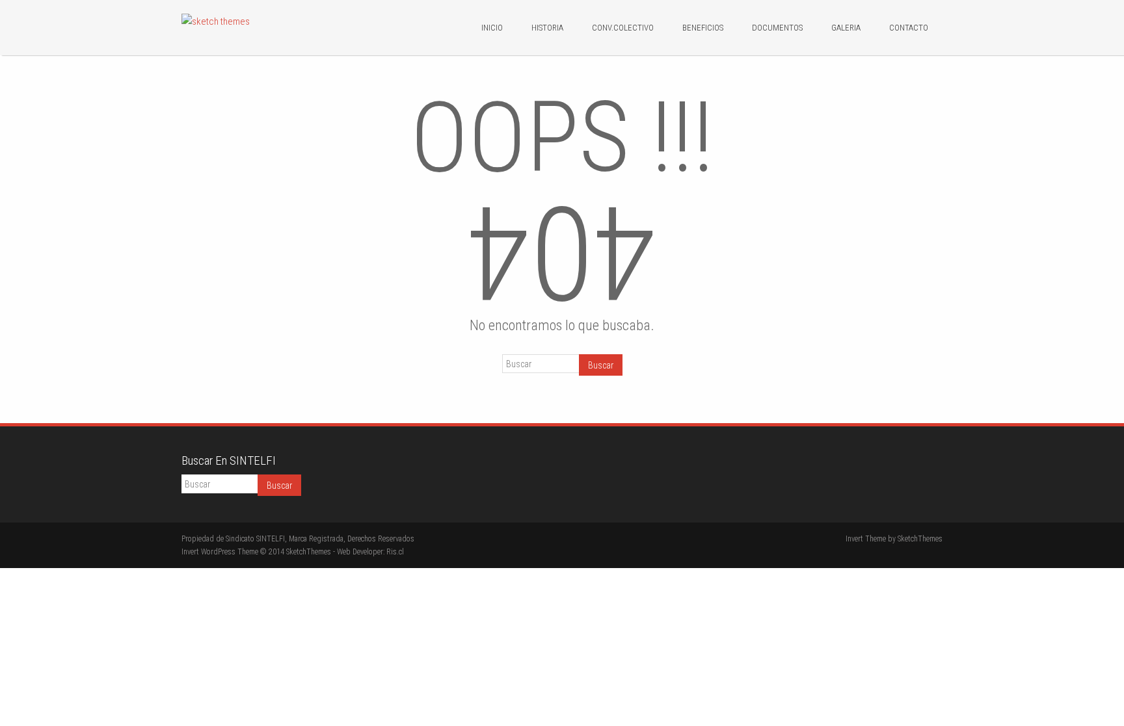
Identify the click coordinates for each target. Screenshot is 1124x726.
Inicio (492, 27)
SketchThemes (920, 538)
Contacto (908, 27)
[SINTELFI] (215, 21)
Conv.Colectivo (623, 27)
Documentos (777, 27)
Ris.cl (395, 551)
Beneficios (702, 27)
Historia (547, 27)
